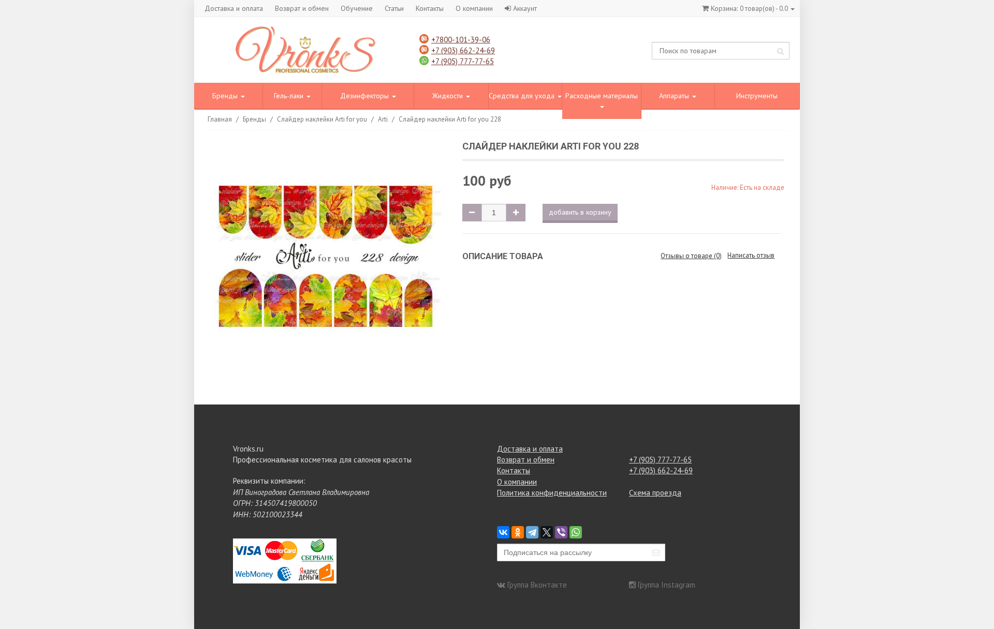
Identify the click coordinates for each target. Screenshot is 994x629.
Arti (383, 119)
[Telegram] (532, 532)
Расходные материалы (601, 95)
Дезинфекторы (365, 95)
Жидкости (448, 95)
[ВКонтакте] (503, 532)
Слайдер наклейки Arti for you (322, 119)
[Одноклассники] (517, 532)
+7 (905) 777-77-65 (462, 61)
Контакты (430, 8)
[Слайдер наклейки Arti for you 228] (327, 258)
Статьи (394, 8)
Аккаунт (525, 8)
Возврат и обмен (302, 8)
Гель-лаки (289, 95)
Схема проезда (655, 493)
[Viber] (561, 532)
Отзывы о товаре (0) (691, 255)
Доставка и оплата (233, 8)
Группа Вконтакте (537, 585)
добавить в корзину (580, 212)
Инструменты (757, 95)
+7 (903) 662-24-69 (463, 50)
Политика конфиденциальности (552, 493)
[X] (546, 532)
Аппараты (675, 95)
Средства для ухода (523, 95)
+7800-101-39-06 (460, 39)
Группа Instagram (666, 585)
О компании (474, 8)
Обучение (357, 8)
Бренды (226, 95)
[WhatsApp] (575, 532)
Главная (220, 119)
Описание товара (502, 256)
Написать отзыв (750, 255)
